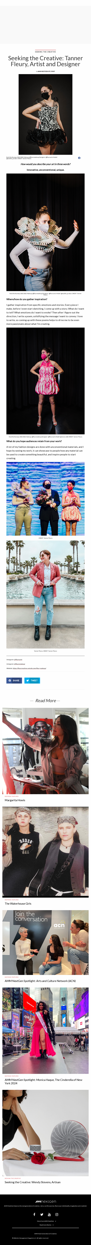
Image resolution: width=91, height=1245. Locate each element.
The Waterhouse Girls (18, 903)
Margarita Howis (15, 800)
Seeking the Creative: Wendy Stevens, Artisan (33, 1182)
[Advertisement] (45, 25)
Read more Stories (45, 1225)
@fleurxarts (18, 660)
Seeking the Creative (45, 52)
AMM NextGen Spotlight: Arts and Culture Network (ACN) (40, 981)
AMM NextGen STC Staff (46, 71)
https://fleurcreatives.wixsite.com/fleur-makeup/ (29, 668)
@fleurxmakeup (19, 664)
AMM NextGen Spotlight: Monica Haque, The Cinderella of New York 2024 (43, 1081)
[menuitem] (45, 1221)
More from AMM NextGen (45, 1221)
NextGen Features (11, 796)
